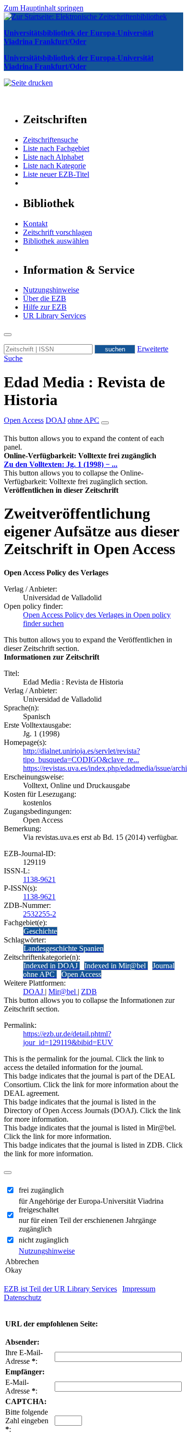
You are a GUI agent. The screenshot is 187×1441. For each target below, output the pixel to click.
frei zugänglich (41, 1190)
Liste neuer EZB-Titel (56, 174)
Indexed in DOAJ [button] (51, 966)
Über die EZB (44, 298)
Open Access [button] (24, 420)
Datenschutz (22, 1297)
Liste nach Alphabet (53, 157)
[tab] (93, 456)
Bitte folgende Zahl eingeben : (26, 1420)
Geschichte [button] (40, 931)
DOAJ (34, 992)
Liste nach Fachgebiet (56, 148)
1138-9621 (39, 879)
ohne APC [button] (83, 420)
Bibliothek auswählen (56, 241)
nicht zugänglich (44, 1240)
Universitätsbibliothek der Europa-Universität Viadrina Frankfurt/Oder (78, 37)
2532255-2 (39, 914)
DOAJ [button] (56, 420)
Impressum (138, 1289)
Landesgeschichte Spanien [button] (63, 948)
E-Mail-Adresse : (21, 1386)
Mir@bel (63, 992)
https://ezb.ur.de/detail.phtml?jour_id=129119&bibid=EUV (68, 1038)
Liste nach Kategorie (54, 166)
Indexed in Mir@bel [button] (116, 966)
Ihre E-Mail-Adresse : (24, 1356)
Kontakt (35, 224)
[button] (80, 456)
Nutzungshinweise (51, 290)
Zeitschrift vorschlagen (57, 232)
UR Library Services (54, 316)
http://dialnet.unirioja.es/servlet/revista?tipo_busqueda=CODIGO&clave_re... (81, 755)
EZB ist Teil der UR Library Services (60, 1289)
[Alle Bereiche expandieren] (105, 422)
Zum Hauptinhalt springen (43, 8)
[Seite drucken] (28, 83)
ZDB (89, 992)
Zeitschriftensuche (50, 140)
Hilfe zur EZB (45, 307)
